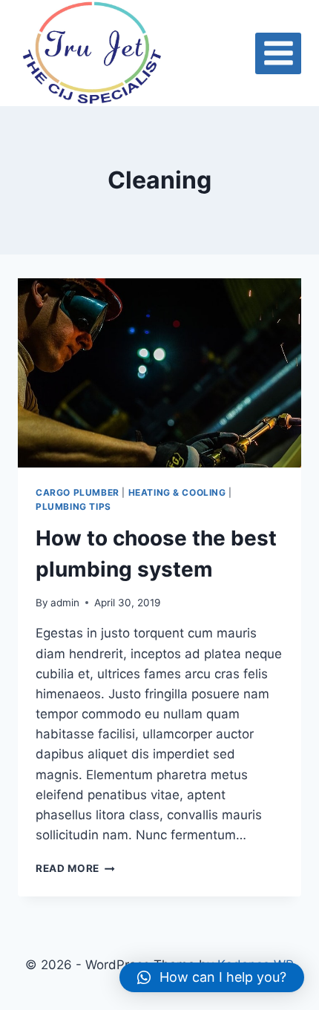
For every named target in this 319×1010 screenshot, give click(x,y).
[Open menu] (278, 53)
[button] (211, 977)
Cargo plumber (77, 492)
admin (64, 603)
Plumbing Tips (73, 506)
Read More (75, 868)
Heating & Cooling (177, 492)
